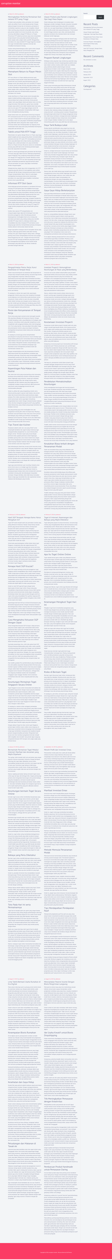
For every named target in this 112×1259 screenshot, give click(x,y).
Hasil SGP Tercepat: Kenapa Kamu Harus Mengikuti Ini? (24, 518)
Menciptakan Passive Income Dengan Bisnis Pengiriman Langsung (59, 983)
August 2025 (87, 80)
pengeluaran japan (22, 879)
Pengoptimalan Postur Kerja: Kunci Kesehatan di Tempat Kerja (22, 268)
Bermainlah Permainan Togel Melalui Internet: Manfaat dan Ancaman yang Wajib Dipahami (23, 752)
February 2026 (87, 72)
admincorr (21, 14)
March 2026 (86, 69)
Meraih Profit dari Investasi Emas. (57, 750)
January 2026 (87, 74)
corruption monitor (10, 3)
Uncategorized (87, 89)
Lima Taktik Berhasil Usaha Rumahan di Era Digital (24, 983)
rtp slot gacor (15, 108)
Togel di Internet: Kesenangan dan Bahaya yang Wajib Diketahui (58, 518)
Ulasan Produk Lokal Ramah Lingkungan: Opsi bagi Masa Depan (60, 18)
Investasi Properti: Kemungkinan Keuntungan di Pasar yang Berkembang (60, 268)
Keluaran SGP (24, 549)
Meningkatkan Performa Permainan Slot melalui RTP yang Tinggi (24, 18)
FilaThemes (69, 1252)
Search (85, 13)
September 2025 (88, 77)
